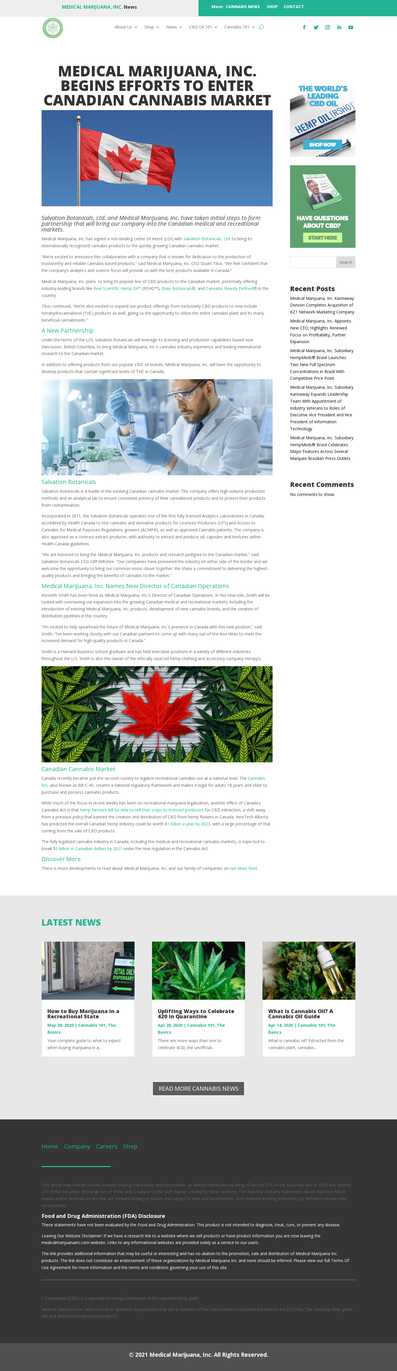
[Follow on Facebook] (304, 27)
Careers (106, 1146)
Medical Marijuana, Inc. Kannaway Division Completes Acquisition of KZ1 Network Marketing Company (322, 305)
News (171, 27)
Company (76, 1146)
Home (50, 1146)
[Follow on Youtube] (350, 27)
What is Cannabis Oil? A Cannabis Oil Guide (300, 1014)
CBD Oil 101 (200, 27)
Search (345, 262)
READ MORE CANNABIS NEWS (198, 1088)
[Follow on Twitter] (316, 27)
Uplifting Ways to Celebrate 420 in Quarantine (196, 1014)
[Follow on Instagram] (327, 27)
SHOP (272, 6)
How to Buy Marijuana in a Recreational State (83, 1014)
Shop (149, 27)
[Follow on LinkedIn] (339, 27)
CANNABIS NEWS (243, 6)
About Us (123, 27)
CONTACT (294, 6)
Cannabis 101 (237, 27)
